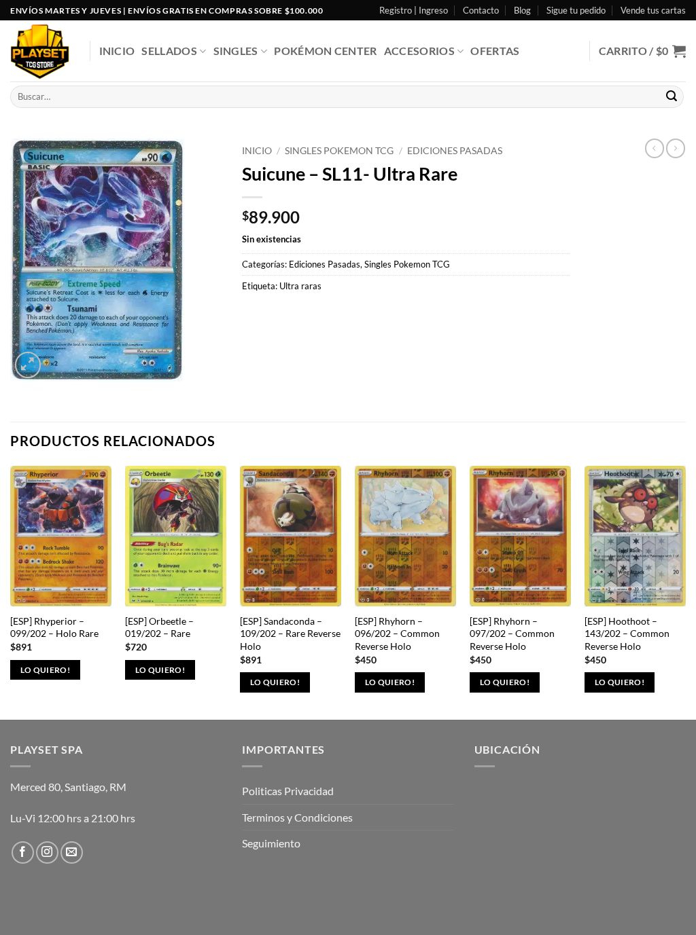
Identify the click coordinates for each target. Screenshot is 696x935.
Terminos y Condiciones (297, 817)
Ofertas (494, 50)
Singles (235, 50)
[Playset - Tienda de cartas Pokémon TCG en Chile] (39, 51)
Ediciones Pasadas (454, 150)
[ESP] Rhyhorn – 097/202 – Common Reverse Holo (512, 633)
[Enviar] (671, 97)
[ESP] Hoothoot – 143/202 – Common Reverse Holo (627, 633)
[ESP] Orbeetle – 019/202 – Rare (159, 627)
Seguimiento (271, 843)
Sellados (169, 50)
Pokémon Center (325, 50)
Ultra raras (300, 285)
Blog (522, 10)
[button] (642, 51)
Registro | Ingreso (413, 10)
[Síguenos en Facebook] (23, 852)
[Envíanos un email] (71, 852)
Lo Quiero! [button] (45, 669)
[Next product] (654, 148)
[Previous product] (675, 148)
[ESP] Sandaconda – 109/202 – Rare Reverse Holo (290, 633)
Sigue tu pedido (576, 10)
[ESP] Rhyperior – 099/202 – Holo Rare (54, 627)
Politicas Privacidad (288, 790)
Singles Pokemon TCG (339, 150)
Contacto (481, 10)
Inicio (117, 50)
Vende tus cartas (653, 10)
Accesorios (419, 50)
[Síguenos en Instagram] (47, 852)
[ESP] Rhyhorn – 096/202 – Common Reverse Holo (397, 633)
